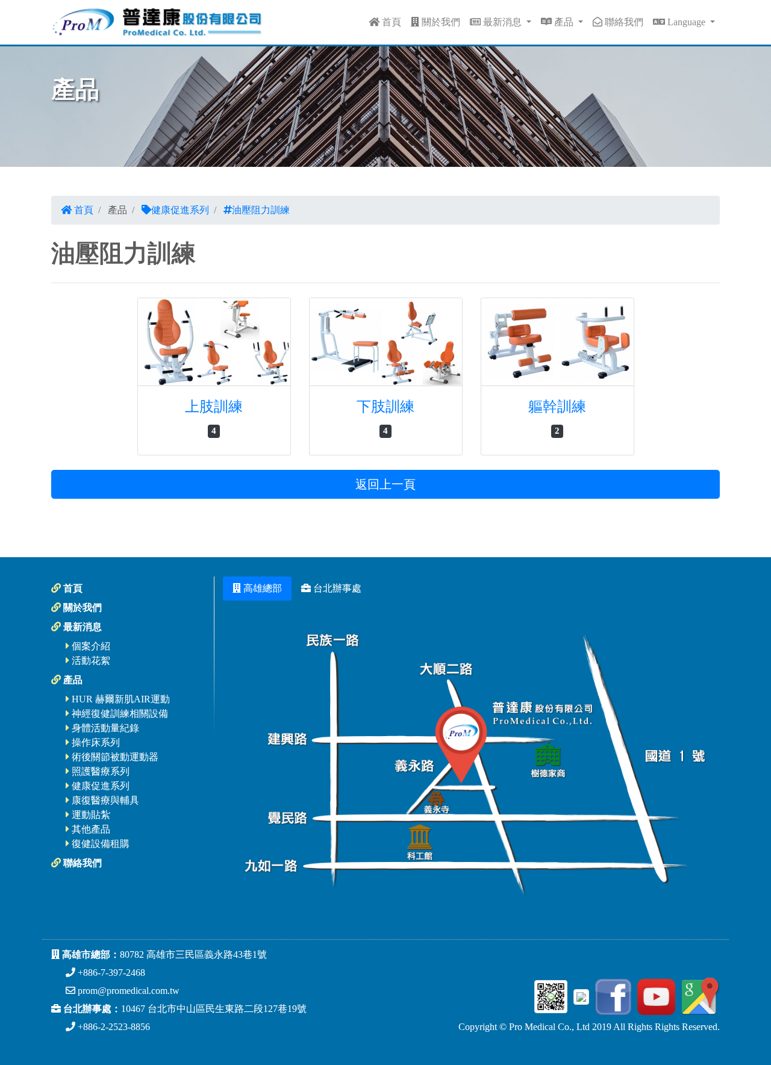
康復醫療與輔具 (104, 800)
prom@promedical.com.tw (127, 990)
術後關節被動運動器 (113, 757)
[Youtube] (654, 995)
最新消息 (502, 22)
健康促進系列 (180, 210)
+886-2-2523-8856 (112, 1027)
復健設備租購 (99, 844)
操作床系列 (94, 742)
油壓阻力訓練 (261, 210)
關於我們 (439, 22)
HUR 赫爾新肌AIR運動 (119, 699)
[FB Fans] (611, 995)
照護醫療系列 (99, 771)
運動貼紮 (89, 815)
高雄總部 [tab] (261, 588)
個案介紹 (89, 646)
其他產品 (89, 829)
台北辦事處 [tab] (336, 588)
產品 (564, 22)
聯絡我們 (622, 22)
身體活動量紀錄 (104, 728)
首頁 (390, 22)
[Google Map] (699, 995)
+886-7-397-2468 (110, 972)
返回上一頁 (385, 484)
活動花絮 (89, 660)
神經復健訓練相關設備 (118, 713)
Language (686, 22)
